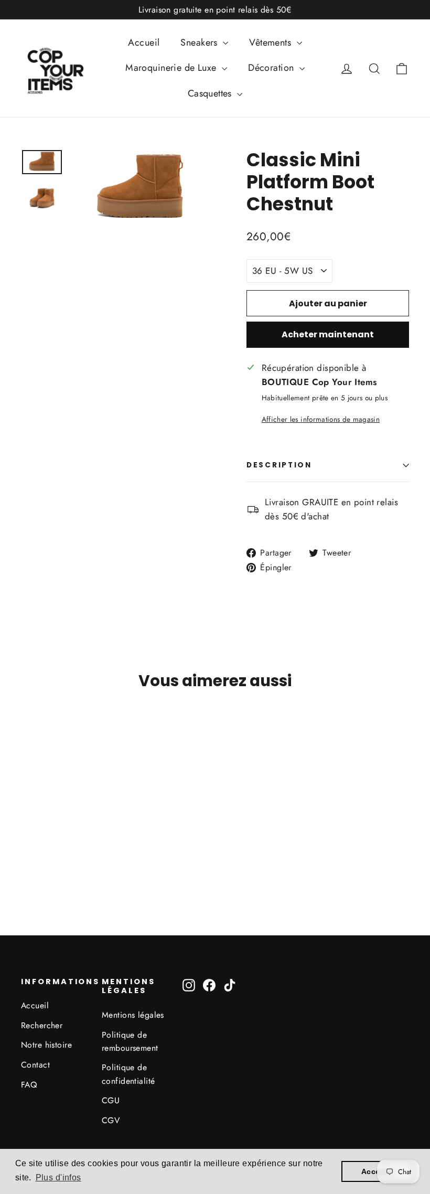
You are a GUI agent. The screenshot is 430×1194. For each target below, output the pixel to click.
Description (279, 465)
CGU (111, 1100)
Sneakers (200, 42)
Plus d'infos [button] (58, 1177)
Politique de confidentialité (128, 1073)
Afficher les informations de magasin (321, 419)
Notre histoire (46, 1045)
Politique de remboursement (130, 1041)
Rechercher (41, 1025)
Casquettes (211, 93)
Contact (35, 1065)
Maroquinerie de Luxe (172, 67)
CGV (111, 1120)
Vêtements (271, 42)
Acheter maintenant (328, 334)
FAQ (29, 1085)
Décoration (272, 67)
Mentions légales (133, 1015)
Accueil (143, 42)
